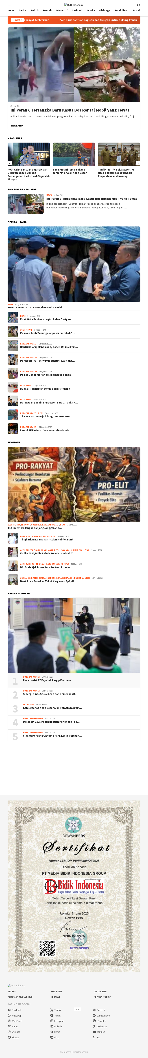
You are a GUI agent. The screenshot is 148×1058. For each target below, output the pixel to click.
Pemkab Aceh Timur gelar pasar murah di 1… (47, 333)
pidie (75, 550)
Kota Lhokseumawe (33, 718)
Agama (23, 578)
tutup (77, 1009)
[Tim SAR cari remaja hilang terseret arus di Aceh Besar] (29, 154)
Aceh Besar (28, 704)
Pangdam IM (66, 550)
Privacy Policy (102, 996)
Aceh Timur (26, 330)
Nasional (48, 550)
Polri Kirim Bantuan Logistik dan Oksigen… (46, 319)
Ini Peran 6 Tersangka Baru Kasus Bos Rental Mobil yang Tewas (69, 110)
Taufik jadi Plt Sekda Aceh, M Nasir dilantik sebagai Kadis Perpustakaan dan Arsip (70, 173)
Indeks (12, 991)
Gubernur (36, 524)
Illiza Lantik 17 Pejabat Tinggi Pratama (47, 680)
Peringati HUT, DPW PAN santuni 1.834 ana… (47, 361)
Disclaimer (100, 991)
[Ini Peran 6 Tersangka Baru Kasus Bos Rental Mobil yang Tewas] (74, 64)
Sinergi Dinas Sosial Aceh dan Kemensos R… (50, 694)
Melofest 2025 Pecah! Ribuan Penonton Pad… (51, 721)
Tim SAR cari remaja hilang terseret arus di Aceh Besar (25, 171)
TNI (87, 550)
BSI (33, 564)
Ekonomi (25, 524)
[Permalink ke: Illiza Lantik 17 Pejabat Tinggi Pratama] (74, 635)
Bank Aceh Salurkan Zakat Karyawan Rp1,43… (48, 581)
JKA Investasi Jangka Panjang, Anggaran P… (35, 528)
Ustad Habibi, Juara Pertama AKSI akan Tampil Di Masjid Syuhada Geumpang (119, 173)
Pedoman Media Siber (20, 996)
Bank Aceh (25, 536)
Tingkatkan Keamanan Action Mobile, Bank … (48, 539)
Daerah (42, 536)
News (49, 195)
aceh (10, 524)
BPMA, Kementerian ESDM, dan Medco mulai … (36, 307)
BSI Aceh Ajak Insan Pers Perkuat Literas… (46, 567)
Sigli (81, 550)
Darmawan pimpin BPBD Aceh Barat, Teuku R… (49, 402)
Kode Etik (56, 991)
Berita (16, 524)
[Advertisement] (74, 769)
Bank (28, 564)
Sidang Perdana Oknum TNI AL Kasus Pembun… (52, 735)
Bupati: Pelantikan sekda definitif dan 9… (46, 388)
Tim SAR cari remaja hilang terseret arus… (46, 416)
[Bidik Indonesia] (74, 4)
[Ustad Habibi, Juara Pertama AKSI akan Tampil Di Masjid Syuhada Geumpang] (119, 154)
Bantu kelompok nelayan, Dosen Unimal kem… (49, 347)
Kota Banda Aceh (28, 344)
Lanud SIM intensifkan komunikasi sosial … (46, 430)
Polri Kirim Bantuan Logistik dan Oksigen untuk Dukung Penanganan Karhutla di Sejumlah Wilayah (69, 20)
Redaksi (55, 996)
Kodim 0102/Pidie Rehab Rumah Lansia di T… (47, 553)
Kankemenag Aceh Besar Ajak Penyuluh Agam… (52, 708)
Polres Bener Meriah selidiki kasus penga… (46, 374)
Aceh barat (25, 385)
